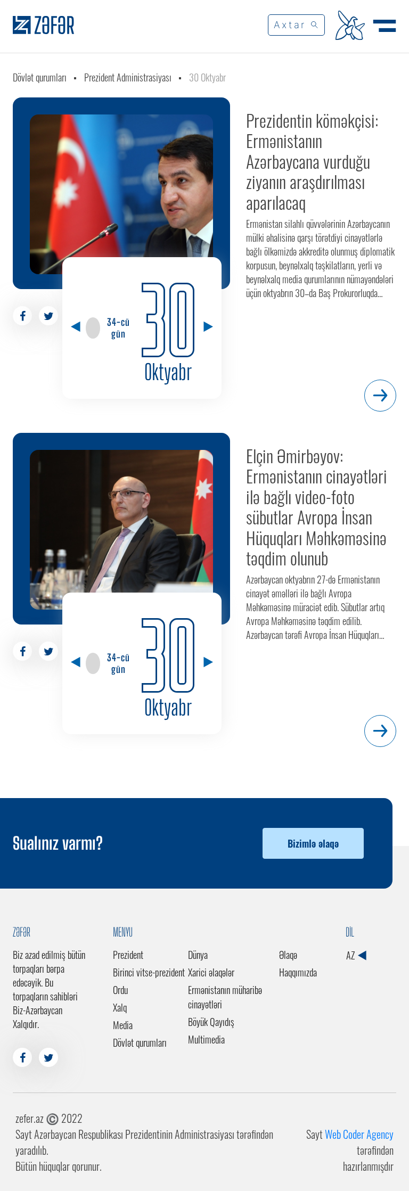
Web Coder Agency (359, 1134)
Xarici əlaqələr (211, 972)
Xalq (120, 1007)
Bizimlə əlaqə (313, 843)
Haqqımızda (298, 972)
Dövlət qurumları (40, 77)
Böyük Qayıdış (211, 1022)
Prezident (128, 955)
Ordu (120, 990)
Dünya (198, 955)
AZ (351, 955)
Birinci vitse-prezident (149, 972)
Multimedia (206, 1039)
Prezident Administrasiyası (127, 77)
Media (123, 1025)
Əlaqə (288, 955)
